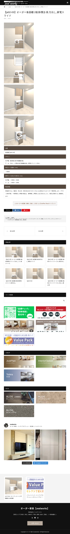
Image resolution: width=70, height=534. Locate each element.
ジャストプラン (47, 218)
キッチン (16, 218)
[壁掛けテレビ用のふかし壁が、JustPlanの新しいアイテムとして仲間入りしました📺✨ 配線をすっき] (19, 445)
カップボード (10, 218)
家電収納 (17, 219)
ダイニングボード (55, 218)
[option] (13, 488)
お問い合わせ (35, 523)
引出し (21, 219)
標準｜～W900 (7, 18)
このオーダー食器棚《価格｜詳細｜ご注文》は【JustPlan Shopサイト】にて (35, 203)
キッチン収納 (40, 218)
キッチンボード (33, 218)
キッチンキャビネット (24, 218)
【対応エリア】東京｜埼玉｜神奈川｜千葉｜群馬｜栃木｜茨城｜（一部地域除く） (35, 514)
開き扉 (24, 219)
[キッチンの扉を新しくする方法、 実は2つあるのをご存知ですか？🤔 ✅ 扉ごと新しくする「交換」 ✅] (50, 445)
